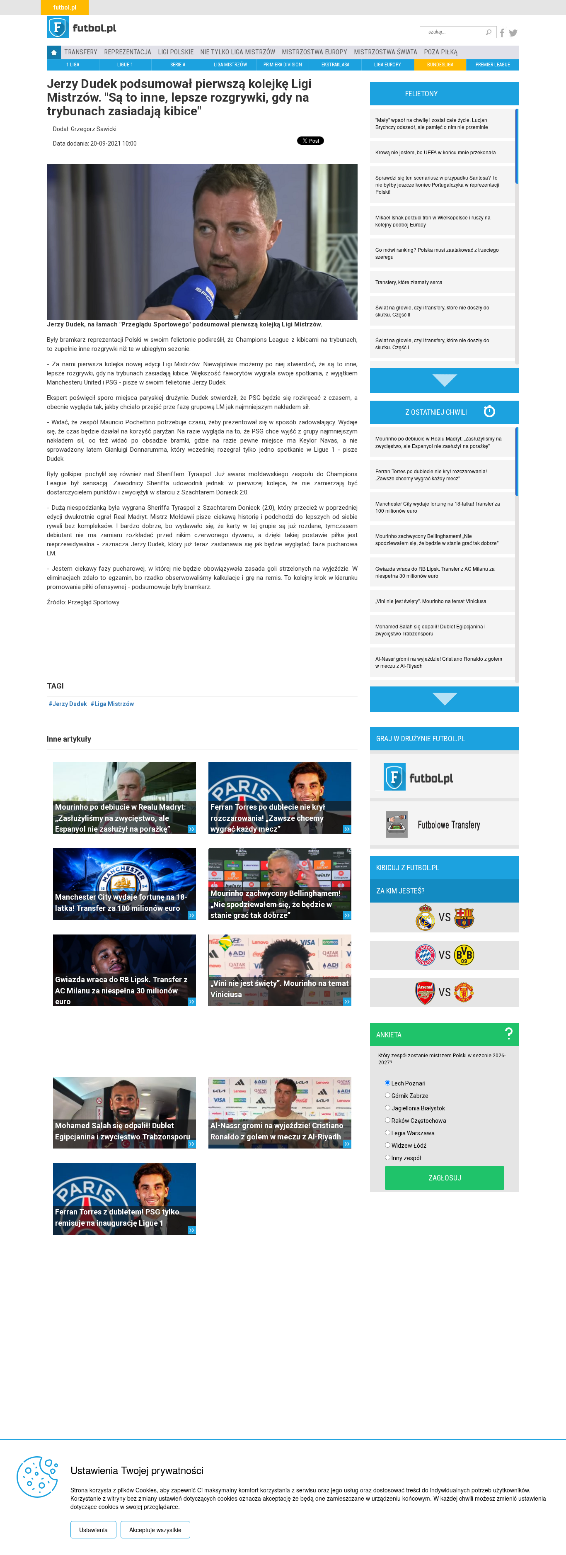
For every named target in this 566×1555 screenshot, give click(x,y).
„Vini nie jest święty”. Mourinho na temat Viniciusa (430, 600)
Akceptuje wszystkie (155, 1530)
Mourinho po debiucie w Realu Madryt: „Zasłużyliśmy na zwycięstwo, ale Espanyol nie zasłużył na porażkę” (120, 818)
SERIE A (177, 65)
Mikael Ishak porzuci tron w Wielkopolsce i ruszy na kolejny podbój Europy (433, 221)
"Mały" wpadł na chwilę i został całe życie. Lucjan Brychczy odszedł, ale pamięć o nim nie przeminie (431, 123)
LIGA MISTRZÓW (230, 65)
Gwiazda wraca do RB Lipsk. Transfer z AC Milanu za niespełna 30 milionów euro (121, 990)
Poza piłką (440, 52)
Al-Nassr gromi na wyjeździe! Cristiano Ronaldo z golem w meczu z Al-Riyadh (438, 662)
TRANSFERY (80, 52)
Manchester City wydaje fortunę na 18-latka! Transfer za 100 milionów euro (437, 507)
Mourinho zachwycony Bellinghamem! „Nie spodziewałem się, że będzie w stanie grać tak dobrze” (275, 904)
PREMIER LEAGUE (493, 65)
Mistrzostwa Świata (385, 52)
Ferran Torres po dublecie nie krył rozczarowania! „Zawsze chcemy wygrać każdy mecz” (267, 818)
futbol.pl (64, 7)
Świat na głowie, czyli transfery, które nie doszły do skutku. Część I (432, 343)
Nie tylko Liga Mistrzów (237, 52)
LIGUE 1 (125, 65)
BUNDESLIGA (440, 65)
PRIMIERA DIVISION (283, 65)
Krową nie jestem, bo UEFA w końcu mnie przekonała (435, 152)
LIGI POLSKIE (176, 52)
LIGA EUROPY (387, 65)
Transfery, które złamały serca (409, 281)
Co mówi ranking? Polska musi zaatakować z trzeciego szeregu (437, 253)
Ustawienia (93, 1530)
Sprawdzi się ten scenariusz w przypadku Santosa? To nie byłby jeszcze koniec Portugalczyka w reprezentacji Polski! (437, 184)
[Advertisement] (202, 1041)
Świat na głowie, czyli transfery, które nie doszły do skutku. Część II (432, 311)
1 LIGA (72, 65)
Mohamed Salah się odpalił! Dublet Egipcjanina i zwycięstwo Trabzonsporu (430, 630)
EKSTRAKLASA (335, 65)
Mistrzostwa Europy (314, 52)
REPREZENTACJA (127, 52)
